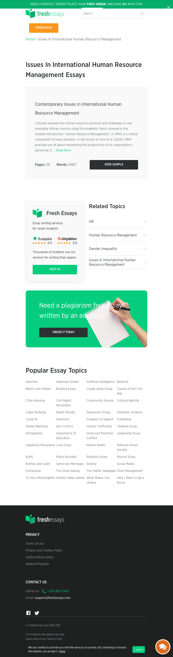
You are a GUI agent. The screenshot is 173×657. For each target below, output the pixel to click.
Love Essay (63, 445)
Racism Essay (126, 457)
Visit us (54, 269)
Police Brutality (66, 457)
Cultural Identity (128, 400)
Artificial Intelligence (100, 382)
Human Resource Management (113, 235)
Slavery (91, 464)
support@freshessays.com (53, 598)
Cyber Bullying (36, 412)
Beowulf (122, 382)
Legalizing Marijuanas (40, 445)
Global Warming (37, 426)
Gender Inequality (103, 249)
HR (91, 222)
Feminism (62, 419)
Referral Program (37, 564)
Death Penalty (65, 412)
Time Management (130, 471)
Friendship (124, 419)
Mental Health (95, 445)
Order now (43, 27)
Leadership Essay (128, 433)
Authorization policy (40, 557)
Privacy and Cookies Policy (44, 550)
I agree (139, 649)
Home (30, 39)
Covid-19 (31, 419)
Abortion (32, 382)
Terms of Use (34, 543)
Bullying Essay (66, 389)
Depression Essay (98, 412)
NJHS (29, 457)
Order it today (63, 332)
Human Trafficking (99, 426)
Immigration (34, 433)
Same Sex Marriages (70, 464)
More (62, 651)
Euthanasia (33, 471)
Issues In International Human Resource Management (112, 262)
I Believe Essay (127, 426)
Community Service (100, 400)
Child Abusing (35, 400)
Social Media (125, 464)
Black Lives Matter (38, 389)
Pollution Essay (96, 457)
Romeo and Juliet (38, 464)
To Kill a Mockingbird (40, 478)
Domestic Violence (129, 412)
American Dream (67, 382)
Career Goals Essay (99, 389)
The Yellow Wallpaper (101, 471)
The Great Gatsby (68, 471)
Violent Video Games (70, 478)
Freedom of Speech (100, 419)
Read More (63, 150)
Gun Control (64, 426)
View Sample (114, 164)
